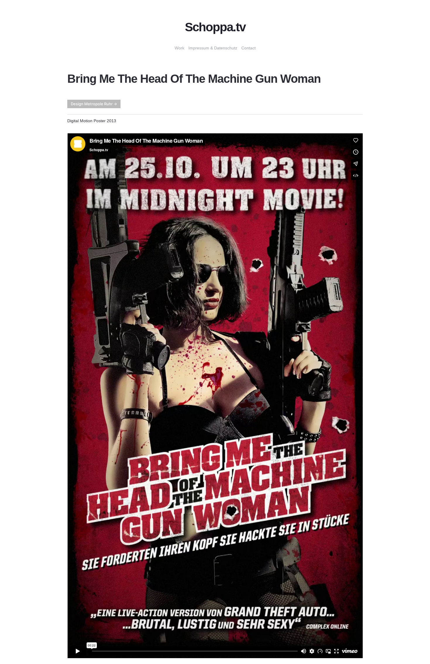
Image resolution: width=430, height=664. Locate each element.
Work (179, 48)
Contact (248, 48)
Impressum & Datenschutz (212, 48)
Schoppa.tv (215, 27)
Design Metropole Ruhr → (94, 103)
